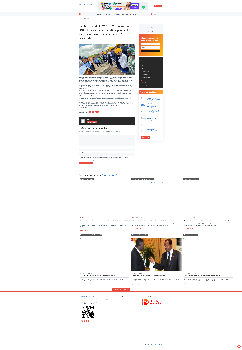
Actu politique (187, 179)
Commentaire (83, 134)
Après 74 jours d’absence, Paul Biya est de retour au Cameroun (148, 275)
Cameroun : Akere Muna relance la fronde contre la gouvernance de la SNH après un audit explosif (153, 98)
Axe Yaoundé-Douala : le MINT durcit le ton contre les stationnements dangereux (153, 105)
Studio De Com (158, 344)
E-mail (81, 152)
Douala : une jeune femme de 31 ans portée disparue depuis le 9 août (202, 275)
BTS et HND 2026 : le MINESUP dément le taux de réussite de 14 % (153, 118)
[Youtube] (161, 6)
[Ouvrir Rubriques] (111, 14)
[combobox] (156, 14)
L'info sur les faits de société (138, 179)
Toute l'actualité (89, 18)
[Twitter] (159, 6)
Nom (81, 148)
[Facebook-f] (155, 6)
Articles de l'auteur (92, 122)
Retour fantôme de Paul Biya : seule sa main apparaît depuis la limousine (153, 131)
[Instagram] (157, 6)
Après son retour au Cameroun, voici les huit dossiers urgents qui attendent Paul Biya (153, 111)
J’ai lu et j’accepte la (92, 160)
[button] (90, 112)
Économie (82, 179)
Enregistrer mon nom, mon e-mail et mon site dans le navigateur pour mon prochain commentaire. (104, 157)
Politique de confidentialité (97, 160)
